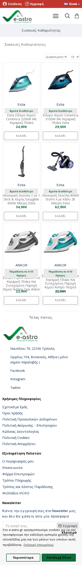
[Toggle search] (67, 16)
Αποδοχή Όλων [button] (59, 557)
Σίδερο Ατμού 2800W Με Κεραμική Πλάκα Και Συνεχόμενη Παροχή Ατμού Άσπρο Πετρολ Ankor (60, 283)
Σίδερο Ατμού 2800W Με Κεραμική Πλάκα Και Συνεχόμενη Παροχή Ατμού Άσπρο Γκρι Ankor (21, 283)
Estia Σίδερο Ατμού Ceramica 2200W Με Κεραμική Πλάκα (21, 119)
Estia (21, 104)
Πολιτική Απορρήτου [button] (39, 545)
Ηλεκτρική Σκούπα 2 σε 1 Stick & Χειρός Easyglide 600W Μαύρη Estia (21, 199)
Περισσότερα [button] (23, 557)
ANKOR (21, 265)
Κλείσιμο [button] (69, 532)
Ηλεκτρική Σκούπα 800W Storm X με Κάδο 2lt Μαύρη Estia (60, 199)
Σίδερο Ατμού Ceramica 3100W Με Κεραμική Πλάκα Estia (60, 119)
